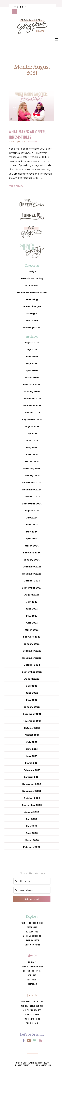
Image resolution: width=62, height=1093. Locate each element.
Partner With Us (32, 1018)
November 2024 (31, 489)
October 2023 (32, 580)
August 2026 (31, 342)
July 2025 (31, 433)
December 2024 (31, 482)
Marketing (32, 299)
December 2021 (32, 714)
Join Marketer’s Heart (32, 1001)
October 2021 (32, 728)
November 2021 (32, 720)
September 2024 (32, 503)
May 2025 (31, 447)
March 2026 (32, 377)
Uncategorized (17, 141)
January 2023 (32, 643)
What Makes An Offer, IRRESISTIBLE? (27, 134)
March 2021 (31, 763)
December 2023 (31, 566)
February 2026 (32, 384)
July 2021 (32, 742)
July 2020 (31, 819)
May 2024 (31, 531)
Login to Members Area (32, 966)
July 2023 (31, 601)
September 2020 (32, 805)
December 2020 (31, 784)
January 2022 (32, 706)
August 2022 (31, 678)
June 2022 (32, 692)
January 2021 (32, 777)
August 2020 (31, 812)
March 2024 (32, 545)
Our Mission (32, 1023)
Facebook (31, 979)
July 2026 (31, 349)
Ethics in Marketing (32, 278)
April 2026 (32, 370)
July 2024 (31, 517)
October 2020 (32, 798)
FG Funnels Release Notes (32, 292)
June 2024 (32, 524)
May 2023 (31, 615)
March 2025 (32, 461)
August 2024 (31, 510)
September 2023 (32, 587)
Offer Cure (32, 927)
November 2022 (31, 657)
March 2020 (32, 840)
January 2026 (32, 391)
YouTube (32, 975)
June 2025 (32, 440)
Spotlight (31, 313)
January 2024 (32, 559)
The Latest (32, 320)
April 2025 (32, 454)
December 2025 (31, 398)
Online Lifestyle (32, 306)
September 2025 (32, 419)
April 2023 (32, 622)
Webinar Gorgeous (32, 935)
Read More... (16, 185)
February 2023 (31, 636)
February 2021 (32, 770)
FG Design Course (32, 944)
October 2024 (32, 496)
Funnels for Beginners (32, 922)
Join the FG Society (31, 1010)
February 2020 (32, 847)
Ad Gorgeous (32, 931)
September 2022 (32, 671)
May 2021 (31, 756)
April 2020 (32, 833)
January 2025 (32, 475)
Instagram (32, 983)
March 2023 (32, 629)
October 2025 (32, 412)
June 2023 (32, 608)
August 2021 (32, 734)
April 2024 (32, 538)
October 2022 (32, 664)
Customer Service (32, 970)
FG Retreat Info (32, 1014)
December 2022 (31, 650)
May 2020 (31, 826)
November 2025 (31, 405)
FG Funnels (31, 285)
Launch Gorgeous (32, 940)
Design (32, 271)
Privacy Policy (22, 1065)
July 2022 (31, 685)
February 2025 (31, 468)
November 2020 (31, 791)
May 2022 (31, 700)
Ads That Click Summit (32, 1005)
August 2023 (31, 594)
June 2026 (32, 356)
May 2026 (31, 363)
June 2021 (32, 748)
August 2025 (32, 426)
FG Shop (32, 962)
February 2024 (32, 552)
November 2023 (31, 573)
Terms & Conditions (41, 1065)
